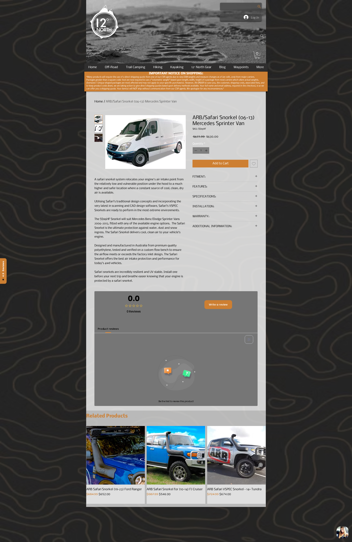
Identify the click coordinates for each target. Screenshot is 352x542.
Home (98, 101)
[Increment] (206, 150)
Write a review (218, 304)
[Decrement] (195, 150)
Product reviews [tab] (108, 329)
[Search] (262, 36)
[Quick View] (115, 455)
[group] (176, 465)
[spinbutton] (201, 150)
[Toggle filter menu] (249, 339)
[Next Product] (260, 465)
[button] (257, 55)
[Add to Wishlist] (254, 163)
